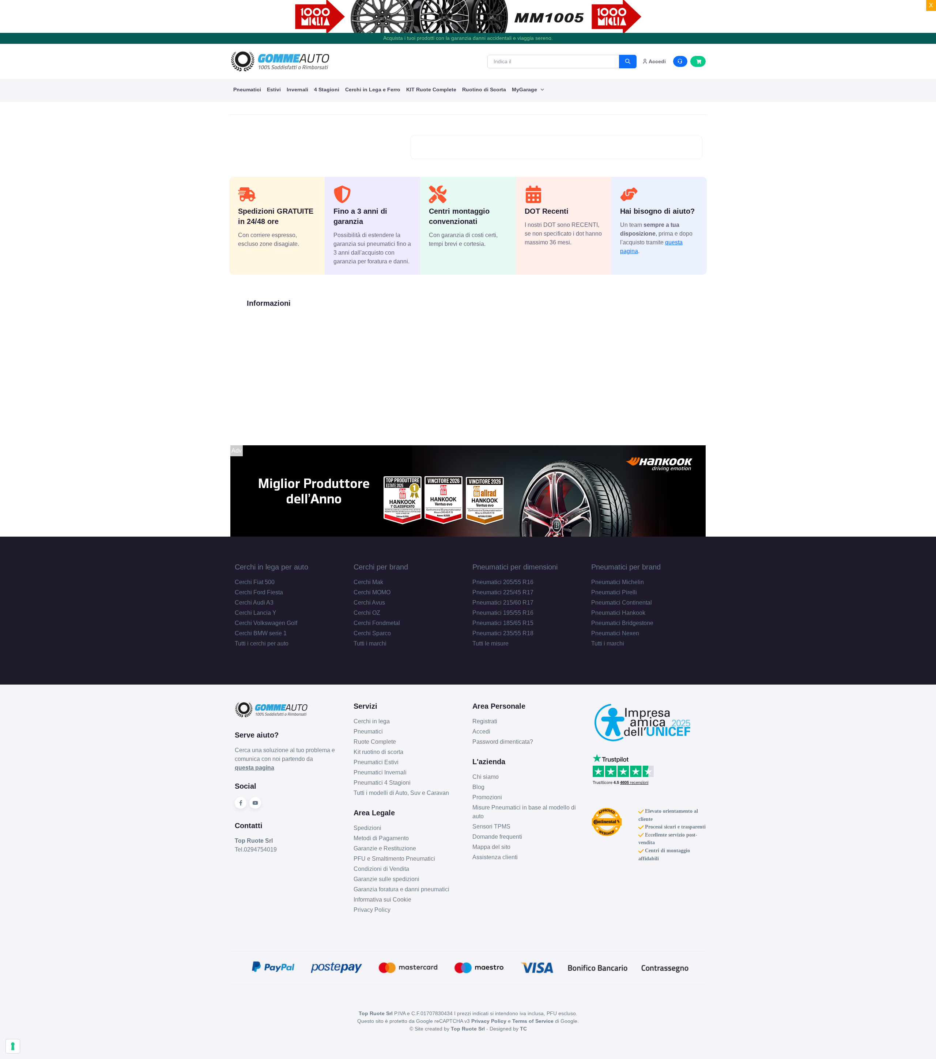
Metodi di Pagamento (381, 838)
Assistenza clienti (495, 857)
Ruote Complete (375, 742)
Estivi (274, 89)
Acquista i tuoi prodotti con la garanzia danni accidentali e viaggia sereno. (468, 38)
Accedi (481, 731)
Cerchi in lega (372, 721)
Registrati (484, 721)
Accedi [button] (657, 61)
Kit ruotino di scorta (378, 752)
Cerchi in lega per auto (271, 567)
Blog (478, 787)
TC (523, 1029)
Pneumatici (247, 89)
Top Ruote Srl (468, 1029)
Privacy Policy (372, 910)
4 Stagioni (326, 89)
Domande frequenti (497, 837)
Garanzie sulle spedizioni (386, 879)
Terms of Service (533, 1021)
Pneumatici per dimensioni (515, 567)
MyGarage (525, 89)
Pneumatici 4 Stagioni (382, 783)
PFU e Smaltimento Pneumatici (394, 859)
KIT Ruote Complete (431, 89)
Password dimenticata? (502, 742)
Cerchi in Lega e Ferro (372, 89)
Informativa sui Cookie (382, 899)
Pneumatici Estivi (376, 762)
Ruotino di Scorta (484, 89)
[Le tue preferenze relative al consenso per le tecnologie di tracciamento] (13, 1046)
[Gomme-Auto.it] (280, 61)
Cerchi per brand (381, 567)
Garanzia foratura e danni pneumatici (401, 889)
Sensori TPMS (491, 826)
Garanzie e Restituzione (385, 848)
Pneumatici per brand (626, 567)
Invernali (297, 89)
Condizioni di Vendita (381, 869)
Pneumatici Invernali (380, 772)
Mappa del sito (491, 847)
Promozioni (487, 797)
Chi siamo (485, 777)
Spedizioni (367, 828)
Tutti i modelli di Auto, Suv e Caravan (401, 793)
